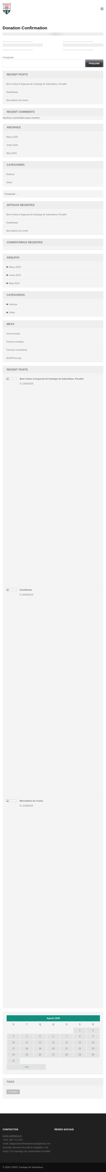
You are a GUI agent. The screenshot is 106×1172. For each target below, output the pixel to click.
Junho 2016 (12, 145)
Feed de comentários (16, 350)
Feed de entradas (15, 342)
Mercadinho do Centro (17, 100)
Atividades (13, 1092)
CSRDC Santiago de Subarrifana (26, 1167)
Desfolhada (12, 92)
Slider (9, 182)
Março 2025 (12, 137)
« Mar (26, 1067)
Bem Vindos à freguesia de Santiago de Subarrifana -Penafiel (36, 84)
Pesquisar (8, 57)
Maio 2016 (11, 153)
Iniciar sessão (13, 333)
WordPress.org (13, 358)
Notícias (10, 174)
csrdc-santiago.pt (12, 1136)
